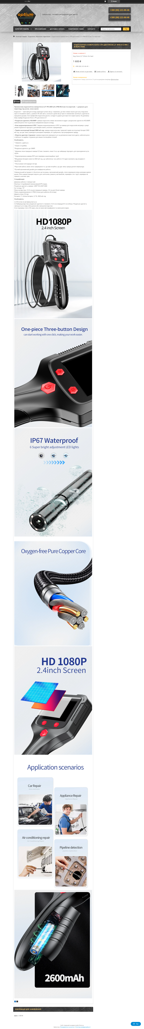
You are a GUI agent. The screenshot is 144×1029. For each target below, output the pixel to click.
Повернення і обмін (76, 29)
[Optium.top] (26, 14)
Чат (137, 1024)
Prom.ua (81, 1025)
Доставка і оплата (57, 29)
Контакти (91, 29)
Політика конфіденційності (83, 1027)
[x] (17, 1002)
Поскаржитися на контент (67, 1027)
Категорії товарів (22, 29)
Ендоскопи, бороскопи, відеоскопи (39, 36)
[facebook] (15, 1002)
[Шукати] (126, 29)
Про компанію (40, 29)
